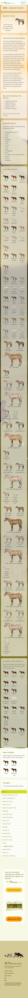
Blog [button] (5, 980)
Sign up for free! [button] (14, 919)
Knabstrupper (6, 833)
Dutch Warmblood (7, 817)
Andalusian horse (7, 801)
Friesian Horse (6, 824)
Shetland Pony (6, 849)
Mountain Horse (7, 836)
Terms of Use (7, 975)
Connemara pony (7, 814)
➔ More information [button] (14, 890)
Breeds (4, 792)
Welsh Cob (5, 852)
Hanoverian (5, 830)
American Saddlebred (8, 798)
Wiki (5, 8)
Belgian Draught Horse (9, 808)
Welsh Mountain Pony (8, 856)
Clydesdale (5, 811)
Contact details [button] (8, 971)
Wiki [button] (5, 978)
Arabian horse (6, 804)
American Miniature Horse (10, 795)
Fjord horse (5, 820)
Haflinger (5, 827)
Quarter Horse (8, 846)
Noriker (4, 843)
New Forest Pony (7, 840)
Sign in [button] (23, 3)
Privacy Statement (9, 973)
